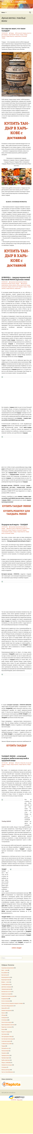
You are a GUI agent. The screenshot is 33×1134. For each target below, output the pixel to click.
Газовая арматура (6, 984)
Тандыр (12, 33)
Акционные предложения (16, 282)
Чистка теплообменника (7, 1072)
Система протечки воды (7, 1039)
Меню (3, 12)
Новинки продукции (6, 1010)
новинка (14, 285)
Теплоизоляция (5, 1050)
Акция (10, 285)
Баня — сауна (5, 970)
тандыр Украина (14, 764)
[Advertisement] (16, 1117)
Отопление (4, 1020)
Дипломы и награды (6, 986)
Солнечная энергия (6, 1041)
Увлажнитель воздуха (7, 1065)
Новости (25, 527)
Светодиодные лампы (7, 1036)
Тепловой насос (5, 1048)
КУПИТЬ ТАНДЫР (16, 948)
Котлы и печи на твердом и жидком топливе (12, 1003)
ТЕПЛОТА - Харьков (16, 1100)
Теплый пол (4, 1053)
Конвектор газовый (6, 994)
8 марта (9, 528)
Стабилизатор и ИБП (6, 1043)
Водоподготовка (6, 979)
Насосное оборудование (8, 1005)
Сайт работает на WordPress (8, 1092)
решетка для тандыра (17, 286)
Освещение (4, 1017)
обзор (18, 285)
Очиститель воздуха (7, 1022)
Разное (13, 283)
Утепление (4, 1067)
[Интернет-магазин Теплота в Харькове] (11, 1084)
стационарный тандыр (13, 34)
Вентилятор (4, 975)
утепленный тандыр (9, 533)
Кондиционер (5, 998)
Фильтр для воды (6, 1069)
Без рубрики (5, 972)
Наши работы (5, 1008)
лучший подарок (25, 528)
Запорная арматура (6, 989)
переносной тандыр (25, 285)
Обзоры (9, 283)
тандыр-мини (17, 36)
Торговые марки (5, 1057)
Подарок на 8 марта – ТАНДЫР (15, 525)
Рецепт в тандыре (6, 1031)
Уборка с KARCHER (6, 1062)
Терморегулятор (5, 1055)
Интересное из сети (6, 991)
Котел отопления (6, 1001)
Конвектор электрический (8, 996)
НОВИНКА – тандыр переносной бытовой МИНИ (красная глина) (16, 278)
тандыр (21, 34)
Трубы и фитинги (6, 1060)
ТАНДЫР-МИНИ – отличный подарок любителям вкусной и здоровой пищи (15, 758)
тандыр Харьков (10, 36)
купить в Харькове (16, 528)
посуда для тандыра (21, 33)
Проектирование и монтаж (8, 1024)
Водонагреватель (6, 977)
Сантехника (4, 1034)
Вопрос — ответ (5, 982)
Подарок (14, 530)
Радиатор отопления (7, 1027)
